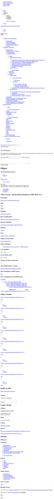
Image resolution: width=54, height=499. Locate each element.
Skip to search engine (8, 3)
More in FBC (4, 391)
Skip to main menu (7, 1)
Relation (8, 127)
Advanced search (5, 146)
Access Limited (4, 179)
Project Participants (10, 42)
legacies (15, 81)
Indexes (5, 104)
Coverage (8, 128)
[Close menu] (1, 27)
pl (5, 10)
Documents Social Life (15, 57)
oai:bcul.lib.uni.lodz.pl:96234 (7, 224)
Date (7, 119)
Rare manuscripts (17, 77)
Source (7, 124)
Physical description (10, 135)
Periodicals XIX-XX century (12, 51)
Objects (8, 138)
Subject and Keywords (11, 112)
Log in (2, 484)
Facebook (9, 17)
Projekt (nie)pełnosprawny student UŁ (14, 103)
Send (6, 164)
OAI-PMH (3, 279)
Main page (4, 439)
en (4, 10)
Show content (6, 181)
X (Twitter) (9, 18)
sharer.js (13, 21)
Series (7, 133)
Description (8, 113)
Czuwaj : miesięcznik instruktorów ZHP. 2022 (16, 283)
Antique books (13, 89)
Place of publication (13, 117)
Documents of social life (17, 66)
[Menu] (1, 8)
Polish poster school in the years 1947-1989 (21, 63)
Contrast (5, 13)
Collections (6, 47)
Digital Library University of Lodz (11, 246)
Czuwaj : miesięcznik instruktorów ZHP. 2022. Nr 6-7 (13, 297)
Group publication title (14, 109)
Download (3, 184)
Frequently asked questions (12, 44)
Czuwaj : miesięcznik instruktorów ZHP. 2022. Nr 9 (12, 341)
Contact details (6, 479)
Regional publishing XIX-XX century (14, 99)
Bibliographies (9, 49)
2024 (2, 206)
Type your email (4, 157)
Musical (11, 74)
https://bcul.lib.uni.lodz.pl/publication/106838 (11, 268)
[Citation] (2, 178)
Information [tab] (6, 190)
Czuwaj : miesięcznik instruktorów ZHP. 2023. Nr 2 (12, 363)
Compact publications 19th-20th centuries (15, 102)
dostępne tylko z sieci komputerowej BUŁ (10, 200)
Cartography (12, 72)
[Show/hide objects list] (9, 75)
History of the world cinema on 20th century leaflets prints (25, 61)
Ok (1, 495)
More (2, 385)
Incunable (11, 71)
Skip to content (6, 4)
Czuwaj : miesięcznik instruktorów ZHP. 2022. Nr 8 (12, 330)
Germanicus (14, 93)
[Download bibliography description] (1, 302)
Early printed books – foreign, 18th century (21, 95)
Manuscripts (13, 75)
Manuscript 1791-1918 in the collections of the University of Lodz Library (28, 88)
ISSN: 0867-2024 (18, 224)
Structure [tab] (5, 191)
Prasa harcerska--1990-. (6, 241)
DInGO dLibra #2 (14, 490)
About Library (6, 38)
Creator (7, 110)
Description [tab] (6, 189)
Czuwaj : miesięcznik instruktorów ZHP (12, 281)
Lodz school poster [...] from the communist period (23, 62)
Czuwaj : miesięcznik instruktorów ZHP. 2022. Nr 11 (12, 319)
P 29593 (2, 230)
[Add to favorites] (1, 178)
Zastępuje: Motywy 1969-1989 (7, 235)
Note (7, 132)
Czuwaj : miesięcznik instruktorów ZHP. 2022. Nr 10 (12, 308)
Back (2, 34)
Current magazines (10, 52)
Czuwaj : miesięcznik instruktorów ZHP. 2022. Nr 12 (12, 352)
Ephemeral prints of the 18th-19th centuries (21, 65)
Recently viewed (9, 136)
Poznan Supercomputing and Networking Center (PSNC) (40, 490)
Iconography (13, 67)
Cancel (2, 164)
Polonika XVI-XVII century (18, 94)
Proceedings (9, 96)
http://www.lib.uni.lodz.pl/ (7, 431)
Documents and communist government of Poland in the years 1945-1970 (28, 60)
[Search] (20, 145)
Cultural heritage (11, 53)
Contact (8, 46)
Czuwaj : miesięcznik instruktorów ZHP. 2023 (16, 284)
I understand (22, 492)
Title (8, 107)
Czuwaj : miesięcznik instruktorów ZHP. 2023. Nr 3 (12, 374)
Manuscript (17, 80)
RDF (2, 274)
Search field (3, 145)
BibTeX (5, 175)
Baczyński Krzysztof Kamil (21, 85)
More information (16, 492)
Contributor (8, 118)
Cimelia (10, 56)
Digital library (9, 41)
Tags (7, 131)
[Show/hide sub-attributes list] (6, 107)
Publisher (9, 114)
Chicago (2, 402)
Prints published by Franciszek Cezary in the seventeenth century (26, 91)
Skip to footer (6, 5)
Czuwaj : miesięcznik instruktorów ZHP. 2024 (16, 285)
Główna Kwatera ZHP (6, 214)
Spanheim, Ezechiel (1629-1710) (22, 86)
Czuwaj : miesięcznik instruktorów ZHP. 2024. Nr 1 (20, 287)
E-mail (8, 15)
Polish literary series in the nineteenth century (16, 98)
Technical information (11, 43)
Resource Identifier (10, 123)
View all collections (7, 455)
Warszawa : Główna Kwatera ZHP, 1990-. (10, 219)
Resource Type (9, 121)
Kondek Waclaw (15, 70)
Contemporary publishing (12, 100)
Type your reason (26, 157)
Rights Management (10, 129)
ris (3, 174)
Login (4, 23)
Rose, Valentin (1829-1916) (21, 84)
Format (7, 122)
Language (8, 126)
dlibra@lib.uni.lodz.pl (5, 425)
